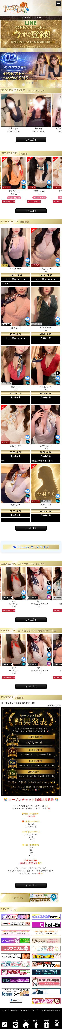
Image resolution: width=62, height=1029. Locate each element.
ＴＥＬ (5, 1021)
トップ (26, 1021)
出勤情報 (46, 1021)
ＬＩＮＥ (15, 1021)
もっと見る (31, 139)
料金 (56, 1021)
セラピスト (36, 1021)
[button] (27, 83)
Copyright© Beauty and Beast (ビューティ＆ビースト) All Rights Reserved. (31, 1010)
